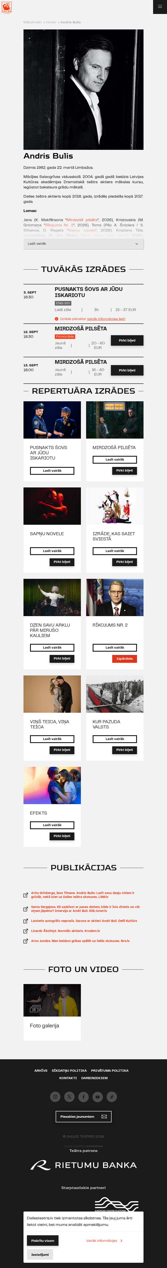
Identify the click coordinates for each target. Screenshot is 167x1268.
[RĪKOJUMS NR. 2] (115, 597)
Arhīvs (40, 1070)
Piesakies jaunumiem (77, 1116)
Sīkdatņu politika (69, 1070)
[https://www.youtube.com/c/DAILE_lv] (97, 1097)
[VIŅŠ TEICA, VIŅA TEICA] (52, 694)
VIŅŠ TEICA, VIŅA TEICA (49, 724)
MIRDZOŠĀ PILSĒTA (81, 329)
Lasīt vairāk (37, 243)
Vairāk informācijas (101, 1240)
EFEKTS (38, 813)
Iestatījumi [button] (40, 1254)
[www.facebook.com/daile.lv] (83, 1097)
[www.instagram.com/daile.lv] (55, 1097)
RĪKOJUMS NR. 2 (110, 625)
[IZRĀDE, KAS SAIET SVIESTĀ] (115, 506)
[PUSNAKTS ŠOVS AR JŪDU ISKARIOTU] (52, 420)
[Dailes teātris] (9, 8)
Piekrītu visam (42, 1240)
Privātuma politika (110, 1070)
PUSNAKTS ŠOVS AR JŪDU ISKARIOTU (48, 453)
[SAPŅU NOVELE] (52, 506)
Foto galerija (44, 1026)
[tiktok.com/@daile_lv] (112, 1097)
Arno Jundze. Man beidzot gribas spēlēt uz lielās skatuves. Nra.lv (80, 941)
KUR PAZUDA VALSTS (106, 724)
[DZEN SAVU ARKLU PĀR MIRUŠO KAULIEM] (52, 597)
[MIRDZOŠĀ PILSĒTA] (115, 420)
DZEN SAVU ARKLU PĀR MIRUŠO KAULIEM (50, 630)
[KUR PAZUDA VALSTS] (115, 694)
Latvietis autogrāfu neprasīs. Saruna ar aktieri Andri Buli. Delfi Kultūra (84, 921)
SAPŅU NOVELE (47, 534)
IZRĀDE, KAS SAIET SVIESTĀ (114, 536)
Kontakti (68, 1078)
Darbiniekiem (94, 1078)
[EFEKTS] (52, 785)
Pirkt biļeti (127, 340)
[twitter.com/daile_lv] (69, 1097)
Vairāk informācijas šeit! (106, 319)
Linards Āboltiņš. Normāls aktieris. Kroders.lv (65, 931)
